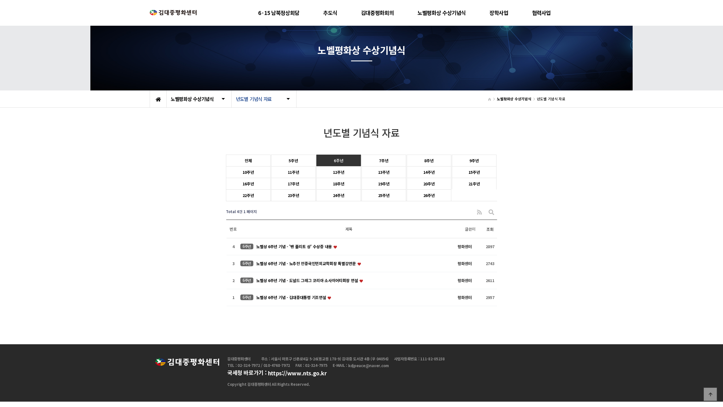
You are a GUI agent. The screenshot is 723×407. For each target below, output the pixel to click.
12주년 (339, 172)
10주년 (248, 172)
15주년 (474, 172)
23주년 (293, 195)
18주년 (339, 184)
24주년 (339, 195)
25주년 (384, 195)
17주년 (293, 184)
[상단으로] (710, 394)
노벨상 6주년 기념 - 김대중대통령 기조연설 (291, 297)
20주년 (429, 184)
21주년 (474, 184)
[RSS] (479, 212)
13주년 (384, 172)
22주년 (248, 195)
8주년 (429, 160)
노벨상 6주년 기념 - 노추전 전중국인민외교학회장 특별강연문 (306, 264)
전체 (248, 160)
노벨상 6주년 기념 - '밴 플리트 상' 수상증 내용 (294, 247)
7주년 (383, 160)
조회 (489, 229)
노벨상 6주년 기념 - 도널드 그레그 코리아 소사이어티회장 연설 (307, 280)
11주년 (293, 172)
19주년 (384, 184)
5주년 (293, 160)
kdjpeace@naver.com (368, 365)
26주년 (429, 195)
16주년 (248, 184)
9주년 (474, 160)
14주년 (429, 172)
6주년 (338, 160)
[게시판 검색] (491, 212)
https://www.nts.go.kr (297, 373)
